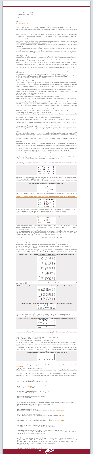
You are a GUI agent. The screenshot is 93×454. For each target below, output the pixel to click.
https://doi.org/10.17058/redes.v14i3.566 (60, 420)
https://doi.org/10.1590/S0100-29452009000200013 (33, 432)
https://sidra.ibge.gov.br (34, 444)
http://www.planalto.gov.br (32, 386)
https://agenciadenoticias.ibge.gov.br (60, 410)
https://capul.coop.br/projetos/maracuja (41, 392)
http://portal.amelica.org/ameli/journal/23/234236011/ (24, 23)
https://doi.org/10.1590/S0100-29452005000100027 (23, 442)
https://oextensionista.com (37, 424)
